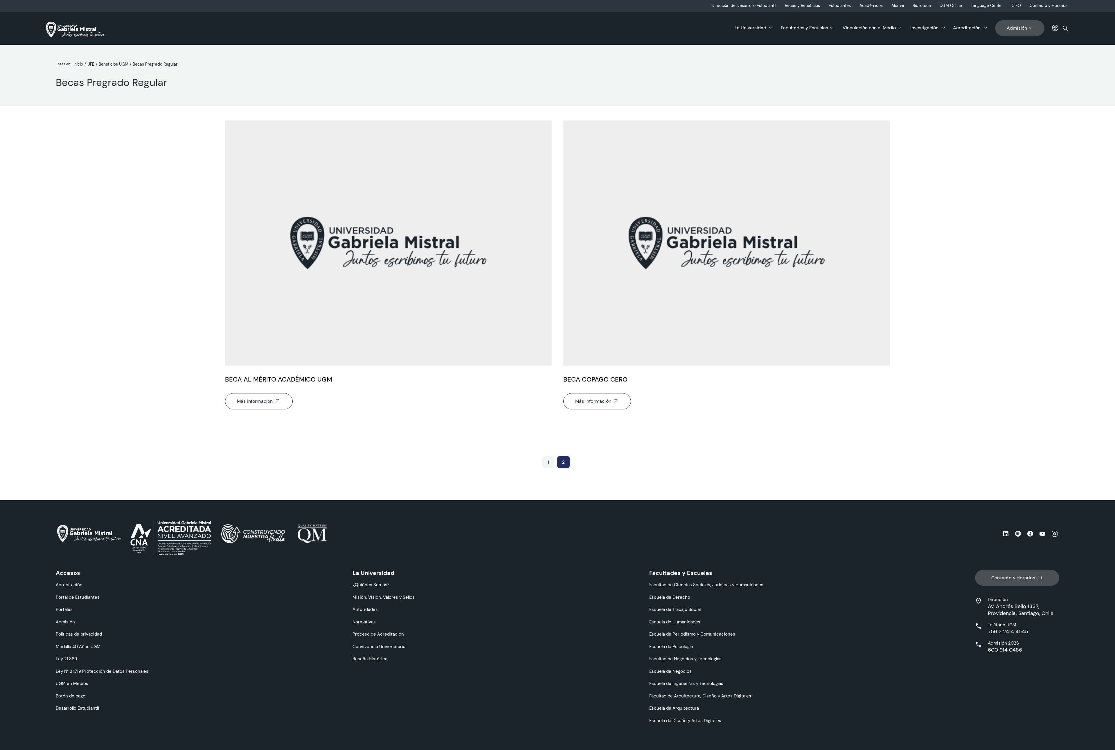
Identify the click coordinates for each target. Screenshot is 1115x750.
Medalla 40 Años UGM (78, 646)
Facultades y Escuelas (804, 27)
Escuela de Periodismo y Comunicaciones (692, 634)
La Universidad (750, 27)
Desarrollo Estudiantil (77, 708)
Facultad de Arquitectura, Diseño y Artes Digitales (700, 696)
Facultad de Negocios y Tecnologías (685, 658)
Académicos (871, 5)
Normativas (364, 622)
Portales (64, 609)
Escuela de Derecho (669, 597)
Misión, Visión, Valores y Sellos (384, 597)
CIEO (1016, 5)
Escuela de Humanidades (674, 622)
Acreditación (967, 27)
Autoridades (365, 609)
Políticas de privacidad (79, 634)
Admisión (1017, 28)
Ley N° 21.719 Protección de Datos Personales (102, 671)
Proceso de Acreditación (378, 634)
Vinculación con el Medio (869, 27)
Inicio (78, 64)
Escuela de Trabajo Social (675, 609)
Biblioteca (922, 5)
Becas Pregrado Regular (155, 64)
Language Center (987, 5)
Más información (255, 401)
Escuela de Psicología (671, 646)
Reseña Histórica (370, 658)
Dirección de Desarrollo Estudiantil (744, 5)
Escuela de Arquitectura (674, 708)
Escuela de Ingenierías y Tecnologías (686, 683)
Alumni (897, 5)
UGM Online (951, 5)
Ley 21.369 (66, 658)
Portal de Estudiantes (78, 597)
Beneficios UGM (113, 64)
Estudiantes (840, 5)
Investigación (924, 27)
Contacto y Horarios (1048, 5)
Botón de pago (70, 696)
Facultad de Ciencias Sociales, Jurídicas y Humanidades (706, 584)
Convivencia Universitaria (379, 646)
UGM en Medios (72, 683)
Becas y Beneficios (802, 5)
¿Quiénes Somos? (371, 584)
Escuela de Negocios (670, 671)
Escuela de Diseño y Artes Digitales (685, 720)
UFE (90, 64)
